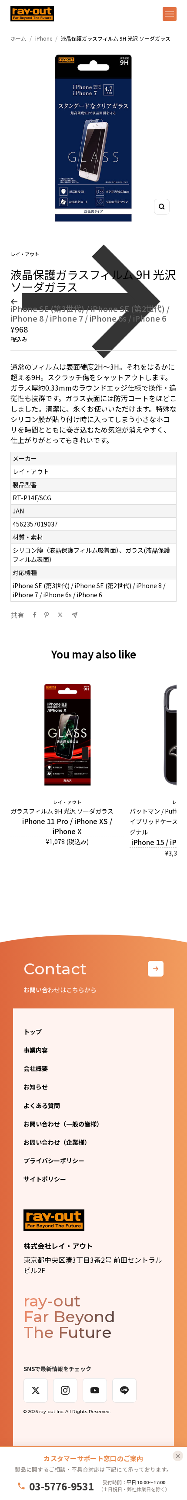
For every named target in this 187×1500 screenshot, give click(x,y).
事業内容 (35, 1050)
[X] (35, 1390)
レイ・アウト (24, 253)
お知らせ (35, 1086)
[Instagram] (65, 1390)
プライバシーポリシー (53, 1160)
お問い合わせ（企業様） (56, 1142)
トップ (32, 1031)
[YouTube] (95, 1390)
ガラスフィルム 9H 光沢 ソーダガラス (62, 811)
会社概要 (35, 1068)
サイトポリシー (44, 1178)
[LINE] (124, 1390)
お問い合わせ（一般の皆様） (63, 1123)
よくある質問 (41, 1105)
